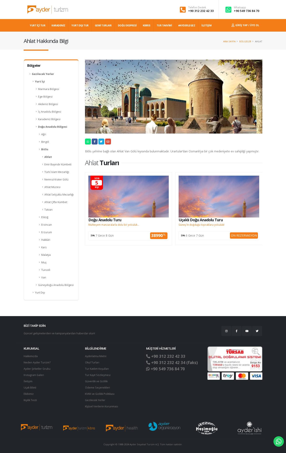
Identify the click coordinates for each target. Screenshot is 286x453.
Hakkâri (45, 240)
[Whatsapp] (278, 441)
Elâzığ (44, 217)
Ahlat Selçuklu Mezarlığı (59, 194)
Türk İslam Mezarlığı (56, 172)
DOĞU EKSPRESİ (127, 25)
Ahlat (48, 157)
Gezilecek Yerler (43, 74)
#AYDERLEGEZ (186, 25)
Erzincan (46, 224)
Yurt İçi (40, 81)
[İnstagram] (226, 331)
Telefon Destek (197, 7)
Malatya (46, 255)
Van (43, 277)
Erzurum (46, 232)
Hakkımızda (31, 356)
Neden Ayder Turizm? (37, 362)
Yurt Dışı (40, 292)
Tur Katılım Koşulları (97, 369)
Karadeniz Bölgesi (49, 119)
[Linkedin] (247, 331)
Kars (44, 247)
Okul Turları (92, 362)
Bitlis (44, 149)
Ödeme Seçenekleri (97, 387)
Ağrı (43, 134)
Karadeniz (58, 25)
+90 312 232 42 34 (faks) (174, 362)
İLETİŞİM (206, 25)
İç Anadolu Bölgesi (49, 111)
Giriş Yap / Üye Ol (247, 25)
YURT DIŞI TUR (80, 25)
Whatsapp (240, 7)
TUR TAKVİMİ (164, 25)
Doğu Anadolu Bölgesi (52, 127)
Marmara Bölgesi (48, 89)
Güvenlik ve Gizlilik (96, 381)
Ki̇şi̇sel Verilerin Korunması (101, 406)
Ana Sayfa (229, 41)
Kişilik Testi (30, 400)
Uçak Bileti (30, 387)
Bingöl (45, 142)
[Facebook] (237, 331)
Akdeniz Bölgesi (48, 104)
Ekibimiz (29, 394)
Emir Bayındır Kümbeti (57, 164)
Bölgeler (245, 41)
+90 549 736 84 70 (246, 11)
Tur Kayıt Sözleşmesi (98, 375)
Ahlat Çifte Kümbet (55, 202)
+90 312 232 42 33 (201, 11)
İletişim (28, 381)
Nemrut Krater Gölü (56, 179)
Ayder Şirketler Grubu (37, 369)
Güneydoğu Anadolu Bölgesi (56, 285)
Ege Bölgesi (45, 96)
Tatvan (48, 209)
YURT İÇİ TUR (37, 25)
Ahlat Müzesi (52, 187)
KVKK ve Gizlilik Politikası (100, 394)
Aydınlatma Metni (95, 356)
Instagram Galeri (34, 375)
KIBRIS (146, 25)
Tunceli (45, 270)
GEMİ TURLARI (103, 25)
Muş (43, 262)
